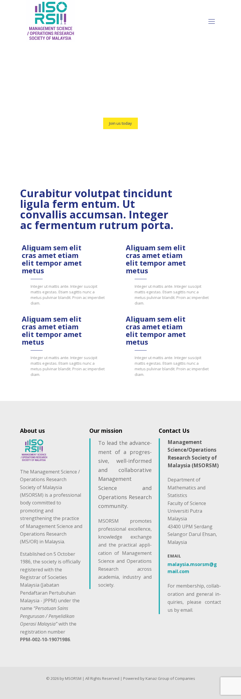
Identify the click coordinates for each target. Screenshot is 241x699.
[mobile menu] (212, 21)
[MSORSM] (50, 21)
